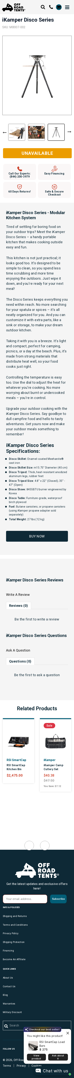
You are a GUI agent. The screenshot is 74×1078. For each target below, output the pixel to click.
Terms (7, 1065)
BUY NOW (37, 536)
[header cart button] (58, 7)
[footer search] (6, 1026)
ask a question (48, 675)
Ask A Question (18, 650)
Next (69, 132)
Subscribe (58, 899)
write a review (48, 619)
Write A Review (18, 595)
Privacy (21, 1065)
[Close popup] (67, 1032)
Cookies (36, 1065)
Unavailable (37, 153)
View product (36, 1057)
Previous (4, 133)
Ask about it (58, 1057)
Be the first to (37, 619)
